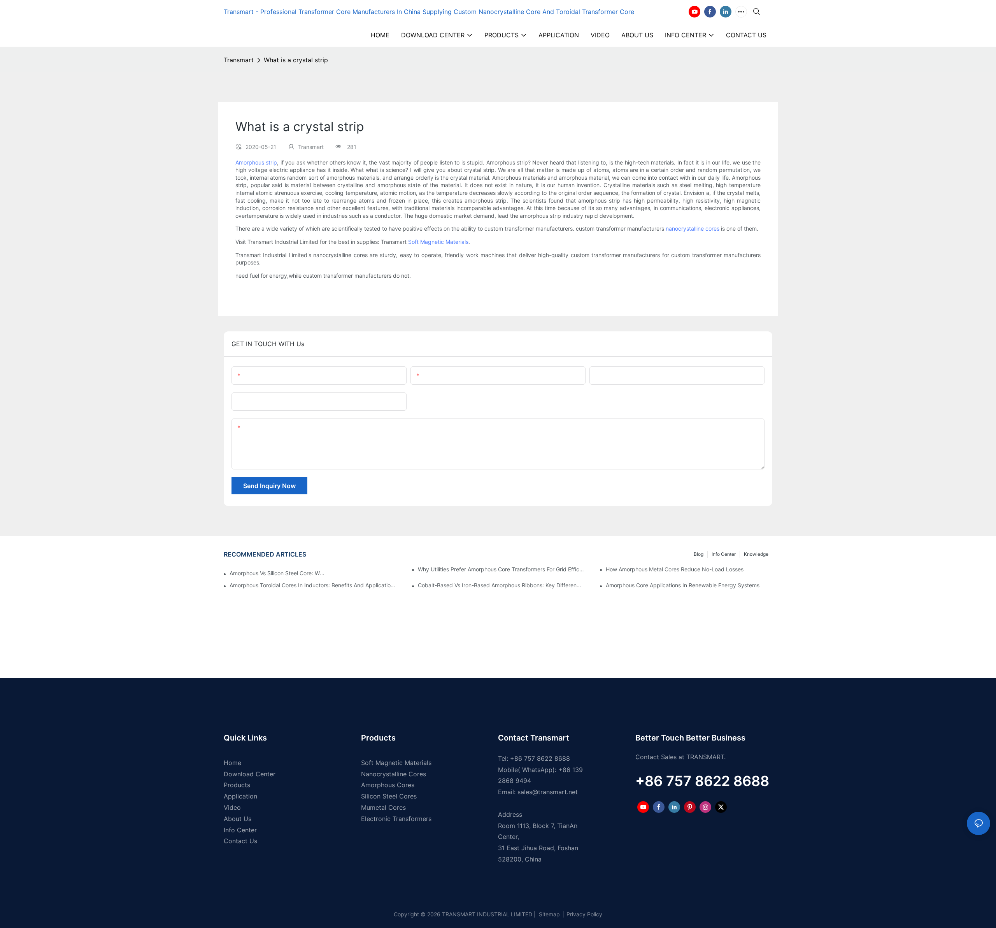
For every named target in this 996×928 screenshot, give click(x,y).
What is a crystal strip (296, 60)
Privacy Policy (584, 914)
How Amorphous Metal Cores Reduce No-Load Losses (674, 569)
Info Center (724, 554)
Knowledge (756, 554)
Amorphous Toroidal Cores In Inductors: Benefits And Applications (313, 585)
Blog (698, 554)
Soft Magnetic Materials (438, 241)
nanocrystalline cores (692, 228)
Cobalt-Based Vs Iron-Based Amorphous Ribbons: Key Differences (501, 585)
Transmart (239, 60)
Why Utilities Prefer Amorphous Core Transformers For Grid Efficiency (501, 569)
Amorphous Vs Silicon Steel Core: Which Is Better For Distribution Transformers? (278, 573)
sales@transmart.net (547, 792)
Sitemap (548, 914)
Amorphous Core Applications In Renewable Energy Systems (682, 585)
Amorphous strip (256, 162)
